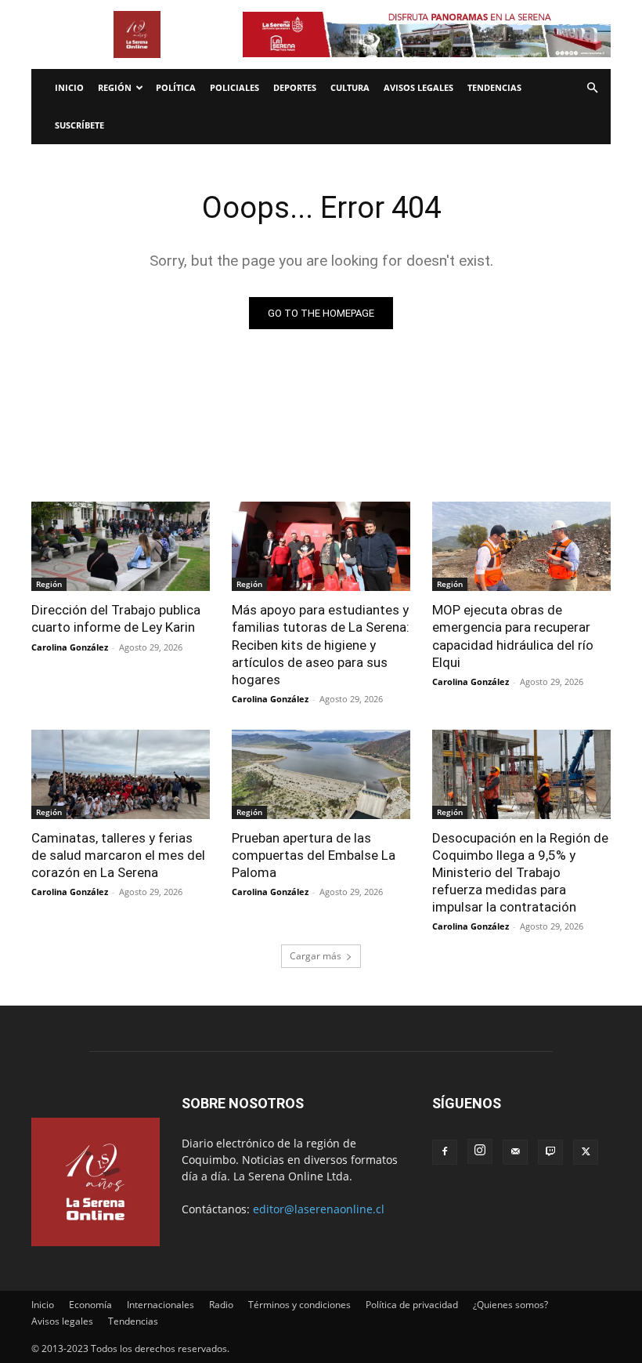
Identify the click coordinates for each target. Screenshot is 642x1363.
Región (115, 87)
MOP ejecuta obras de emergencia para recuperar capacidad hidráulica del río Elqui (512, 635)
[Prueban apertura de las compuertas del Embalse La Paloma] (321, 774)
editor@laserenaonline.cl (318, 1209)
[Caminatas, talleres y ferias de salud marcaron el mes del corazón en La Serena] (120, 774)
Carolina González (69, 647)
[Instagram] (479, 1151)
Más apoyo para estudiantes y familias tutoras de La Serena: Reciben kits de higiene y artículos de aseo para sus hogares (320, 644)
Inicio (69, 87)
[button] (592, 88)
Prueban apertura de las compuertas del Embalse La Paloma (313, 855)
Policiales (234, 87)
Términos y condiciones (299, 1304)
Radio (221, 1304)
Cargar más (315, 955)
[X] (585, 1152)
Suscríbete (79, 125)
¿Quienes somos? (510, 1304)
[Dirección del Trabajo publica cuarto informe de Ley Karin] (120, 546)
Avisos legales (418, 87)
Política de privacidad (412, 1304)
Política (176, 87)
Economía (90, 1304)
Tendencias (494, 87)
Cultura (350, 87)
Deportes (294, 87)
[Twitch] (550, 1152)
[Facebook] (444, 1152)
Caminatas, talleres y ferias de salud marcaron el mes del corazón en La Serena (118, 855)
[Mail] (515, 1152)
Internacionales (160, 1304)
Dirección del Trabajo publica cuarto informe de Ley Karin (115, 618)
